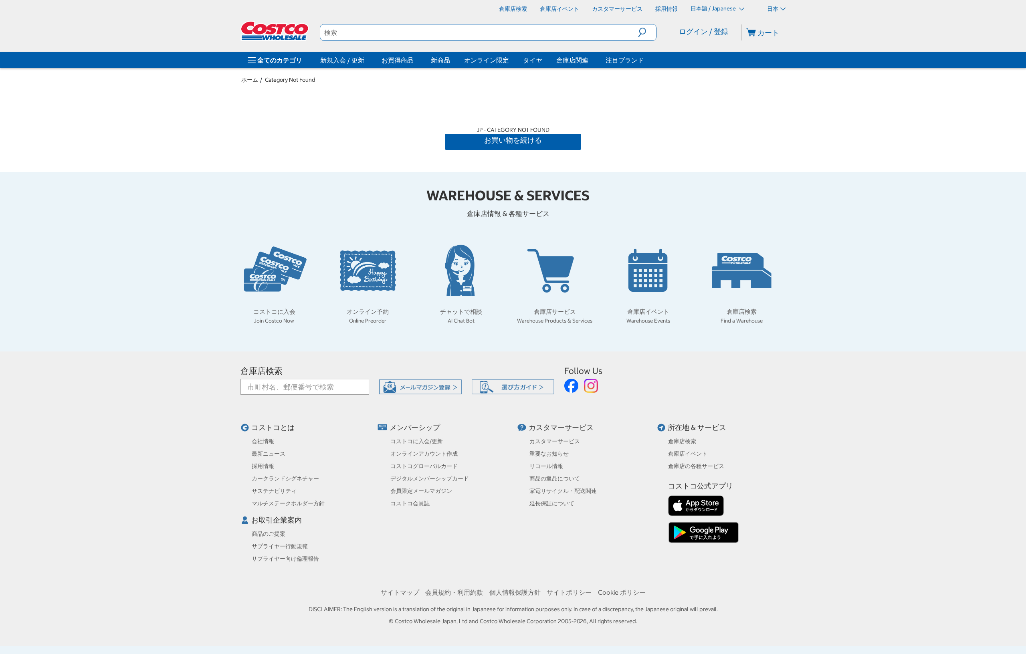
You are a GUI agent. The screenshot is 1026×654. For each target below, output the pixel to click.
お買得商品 (398, 60)
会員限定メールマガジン (421, 491)
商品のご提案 (268, 533)
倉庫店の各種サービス (696, 466)
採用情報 (263, 466)
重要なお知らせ (549, 453)
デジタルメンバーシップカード (429, 478)
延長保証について (551, 503)
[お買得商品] (415, 60)
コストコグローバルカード (424, 466)
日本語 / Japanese (714, 8)
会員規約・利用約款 (454, 592)
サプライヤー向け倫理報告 (285, 558)
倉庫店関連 (572, 60)
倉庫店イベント (687, 453)
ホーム (249, 79)
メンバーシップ (415, 427)
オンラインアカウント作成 (424, 453)
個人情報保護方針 (515, 592)
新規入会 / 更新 (342, 60)
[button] (647, 32)
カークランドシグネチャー (285, 478)
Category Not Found (290, 79)
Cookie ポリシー (622, 592)
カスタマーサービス (561, 427)
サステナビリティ (274, 491)
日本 (772, 8)
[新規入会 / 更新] (366, 60)
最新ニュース (268, 453)
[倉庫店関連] (590, 60)
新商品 (440, 60)
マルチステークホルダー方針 (288, 503)
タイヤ (532, 60)
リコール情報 (546, 466)
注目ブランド (625, 60)
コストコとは (273, 427)
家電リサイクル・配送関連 (563, 491)
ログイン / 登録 (703, 31)
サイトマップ (400, 592)
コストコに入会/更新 (416, 441)
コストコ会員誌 (410, 503)
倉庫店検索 (261, 370)
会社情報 (263, 441)
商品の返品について (554, 478)
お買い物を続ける (513, 140)
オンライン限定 (486, 60)
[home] (275, 31)
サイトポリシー (569, 592)
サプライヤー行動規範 (280, 546)
